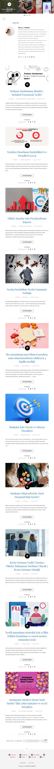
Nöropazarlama (23, 99)
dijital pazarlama (23, 226)
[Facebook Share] (28, 121)
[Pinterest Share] (35, 121)
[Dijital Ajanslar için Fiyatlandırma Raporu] (27, 188)
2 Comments (27, 664)
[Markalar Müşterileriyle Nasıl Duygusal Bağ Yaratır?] (27, 464)
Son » (46, 741)
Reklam (22, 160)
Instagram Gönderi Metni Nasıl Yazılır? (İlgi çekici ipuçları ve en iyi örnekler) (27, 703)
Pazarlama (7, 11)
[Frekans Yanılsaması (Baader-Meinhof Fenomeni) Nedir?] (27, 66)
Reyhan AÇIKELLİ (31, 766)
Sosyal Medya (45, 11)
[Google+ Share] (33, 121)
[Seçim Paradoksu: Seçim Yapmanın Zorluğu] (27, 255)
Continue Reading (27, 114)
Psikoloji (33, 99)
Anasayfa (23, 762)
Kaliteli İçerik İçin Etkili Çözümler (9, 9)
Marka (23, 435)
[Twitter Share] (30, 121)
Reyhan (11, 99)
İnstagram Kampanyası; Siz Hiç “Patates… (30, 7)
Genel (18, 99)
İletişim (31, 762)
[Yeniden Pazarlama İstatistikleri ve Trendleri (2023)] (27, 127)
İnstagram (22, 9)
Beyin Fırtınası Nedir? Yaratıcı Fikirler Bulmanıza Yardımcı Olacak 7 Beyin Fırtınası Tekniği (27, 566)
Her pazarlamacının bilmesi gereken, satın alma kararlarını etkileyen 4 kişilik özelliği (27, 358)
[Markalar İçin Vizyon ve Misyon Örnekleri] (27, 394)
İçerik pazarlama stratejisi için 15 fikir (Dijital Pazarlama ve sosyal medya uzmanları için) (27, 636)
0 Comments (27, 119)
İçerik (4, 11)
